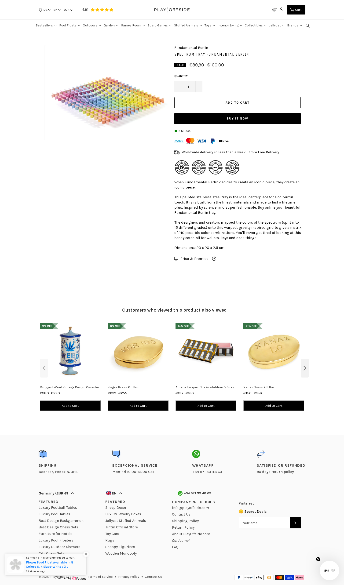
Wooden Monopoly (121, 553)
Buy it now (237, 118)
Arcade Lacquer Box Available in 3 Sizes (205, 387)
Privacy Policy (128, 577)
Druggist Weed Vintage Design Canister (69, 387)
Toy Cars (112, 533)
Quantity (181, 76)
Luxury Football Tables (58, 507)
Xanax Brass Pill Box (258, 387)
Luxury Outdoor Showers (59, 547)
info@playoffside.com (190, 507)
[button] (56, 9)
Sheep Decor (115, 507)
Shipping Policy (185, 521)
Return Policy (183, 527)
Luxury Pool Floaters (56, 540)
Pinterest (246, 503)
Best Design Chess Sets (58, 527)
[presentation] (44, 368)
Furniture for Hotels (55, 533)
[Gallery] (105, 92)
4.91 (85, 9)
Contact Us (181, 514)
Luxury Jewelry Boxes (123, 514)
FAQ (175, 547)
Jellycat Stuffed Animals (125, 520)
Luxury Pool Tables (54, 514)
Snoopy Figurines (120, 547)
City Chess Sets (51, 553)
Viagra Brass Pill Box (123, 387)
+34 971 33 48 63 (198, 493)
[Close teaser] (318, 559)
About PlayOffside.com (191, 534)
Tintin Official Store (121, 527)
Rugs (109, 540)
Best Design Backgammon (61, 520)
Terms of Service (100, 577)
